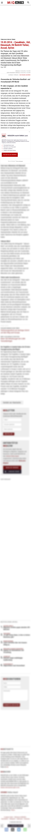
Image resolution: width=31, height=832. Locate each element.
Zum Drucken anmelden (25, 75)
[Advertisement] (15, 21)
